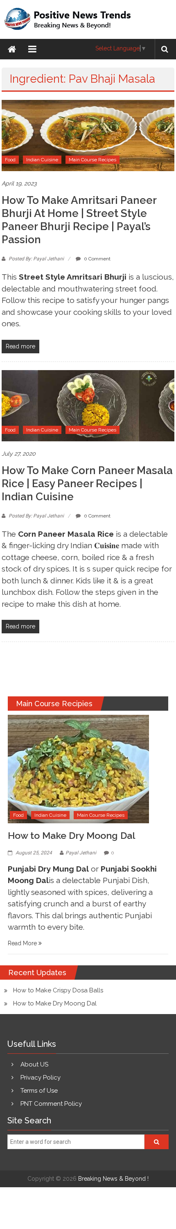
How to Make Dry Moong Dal (71, 835)
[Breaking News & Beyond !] (12, 49)
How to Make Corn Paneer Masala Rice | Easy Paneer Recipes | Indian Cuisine (87, 483)
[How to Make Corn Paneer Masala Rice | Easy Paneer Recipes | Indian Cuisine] (88, 405)
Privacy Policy (40, 1077)
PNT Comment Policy (51, 1103)
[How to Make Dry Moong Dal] (78, 768)
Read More (23, 943)
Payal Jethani (80, 853)
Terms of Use (39, 1090)
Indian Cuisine (42, 160)
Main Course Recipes (92, 160)
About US (34, 1064)
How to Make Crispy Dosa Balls (58, 990)
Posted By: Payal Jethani (36, 259)
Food (10, 160)
